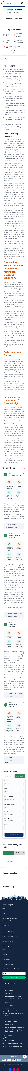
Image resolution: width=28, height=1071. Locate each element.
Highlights (5, 59)
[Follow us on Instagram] (14, 1069)
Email (5, 788)
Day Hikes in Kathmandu (8, 934)
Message (6, 824)
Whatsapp (17, 12)
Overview (14, 59)
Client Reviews (6, 959)
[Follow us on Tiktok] (17, 1069)
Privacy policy (6, 962)
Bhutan (4, 911)
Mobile (9, 12)
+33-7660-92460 (10, 1008)
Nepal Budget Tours (7, 921)
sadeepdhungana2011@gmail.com (14, 1027)
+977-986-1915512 (10, 1040)
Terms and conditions (8, 964)
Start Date (7, 811)
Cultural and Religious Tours (9, 936)
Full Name (7, 780)
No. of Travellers (9, 804)
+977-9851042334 (10, 993)
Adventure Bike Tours (8, 931)
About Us (4, 954)
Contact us (5, 957)
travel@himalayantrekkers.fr (13, 1011)
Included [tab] (8, 853)
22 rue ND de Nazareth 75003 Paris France (14, 1014)
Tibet (3, 913)
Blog (3, 949)
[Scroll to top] (25, 1057)
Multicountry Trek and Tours (9, 918)
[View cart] (21, 2)
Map (21, 59)
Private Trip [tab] (19, 776)
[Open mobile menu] (25, 2)
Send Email (14, 977)
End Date (6, 818)
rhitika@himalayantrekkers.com (13, 1043)
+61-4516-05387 (9, 1024)
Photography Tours (7, 939)
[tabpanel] (14, 808)
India (3, 916)
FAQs (3, 952)
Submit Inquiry (14, 835)
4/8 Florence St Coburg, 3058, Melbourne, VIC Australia (13, 1030)
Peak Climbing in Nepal (8, 941)
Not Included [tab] (20, 853)
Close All (22, 468)
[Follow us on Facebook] (10, 1069)
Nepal (4, 908)
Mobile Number (8, 796)
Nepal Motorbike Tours (8, 929)
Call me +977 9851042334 (14, 10)
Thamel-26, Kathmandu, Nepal (13, 999)
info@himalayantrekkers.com (13, 996)
